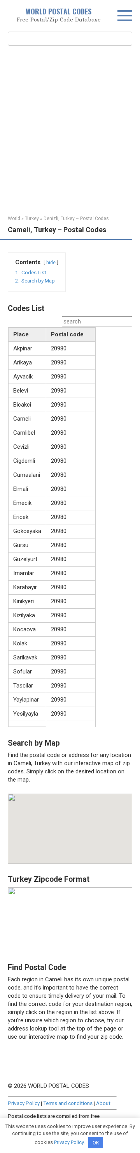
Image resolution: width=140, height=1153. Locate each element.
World (14, 218)
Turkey (32, 218)
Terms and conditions (68, 1103)
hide (51, 262)
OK (96, 1143)
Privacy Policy (24, 1103)
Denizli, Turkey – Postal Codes (76, 218)
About (103, 1103)
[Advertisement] (70, 129)
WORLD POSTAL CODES (58, 11)
